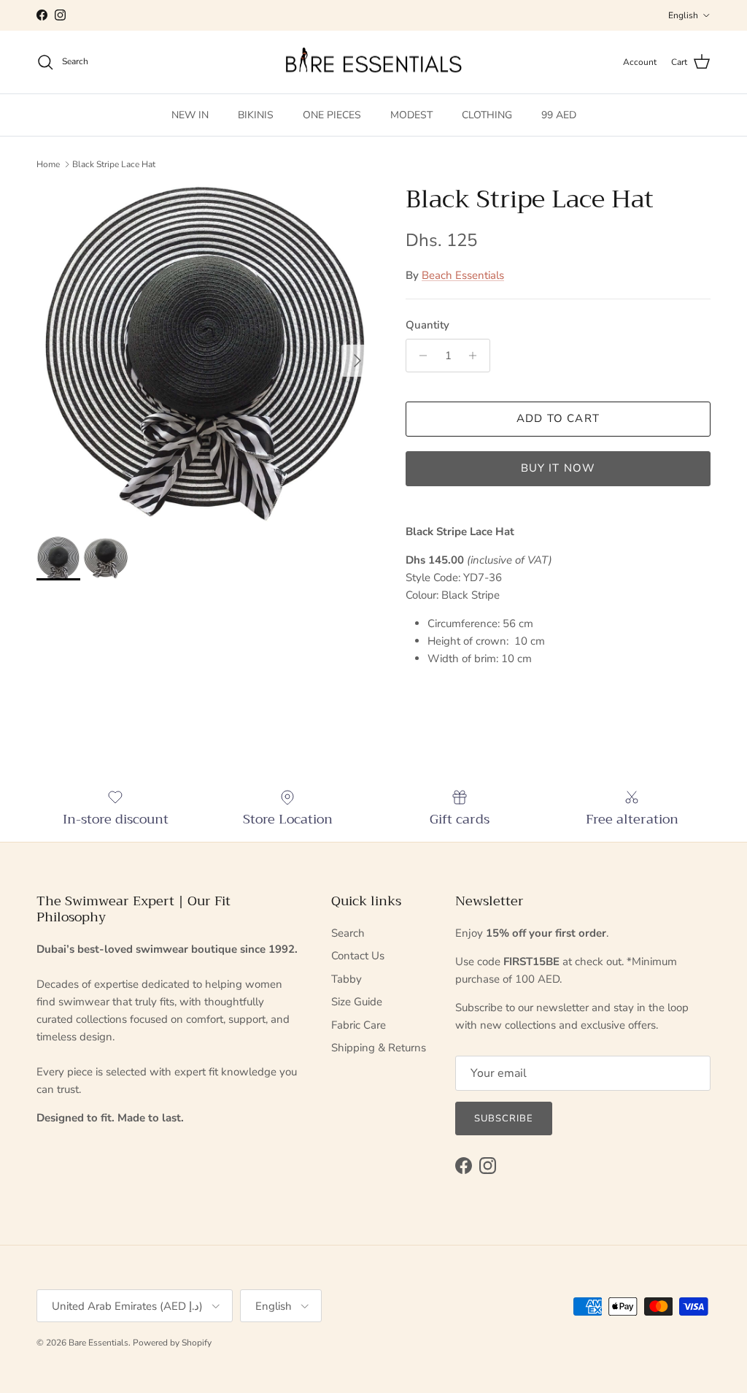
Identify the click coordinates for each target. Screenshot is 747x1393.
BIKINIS (256, 115)
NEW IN (190, 115)
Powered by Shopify (172, 1342)
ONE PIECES (332, 115)
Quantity (427, 325)
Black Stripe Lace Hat (113, 164)
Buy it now (558, 468)
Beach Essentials (463, 275)
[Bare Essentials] (373, 62)
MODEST (411, 115)
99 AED (558, 115)
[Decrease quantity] (419, 355)
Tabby (346, 979)
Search (348, 933)
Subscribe (503, 1118)
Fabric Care (358, 1025)
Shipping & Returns (378, 1047)
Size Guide (356, 1001)
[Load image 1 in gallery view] (205, 353)
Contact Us (357, 955)
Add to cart (558, 418)
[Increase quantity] (476, 355)
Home (48, 164)
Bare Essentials (98, 1342)
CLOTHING (487, 115)
